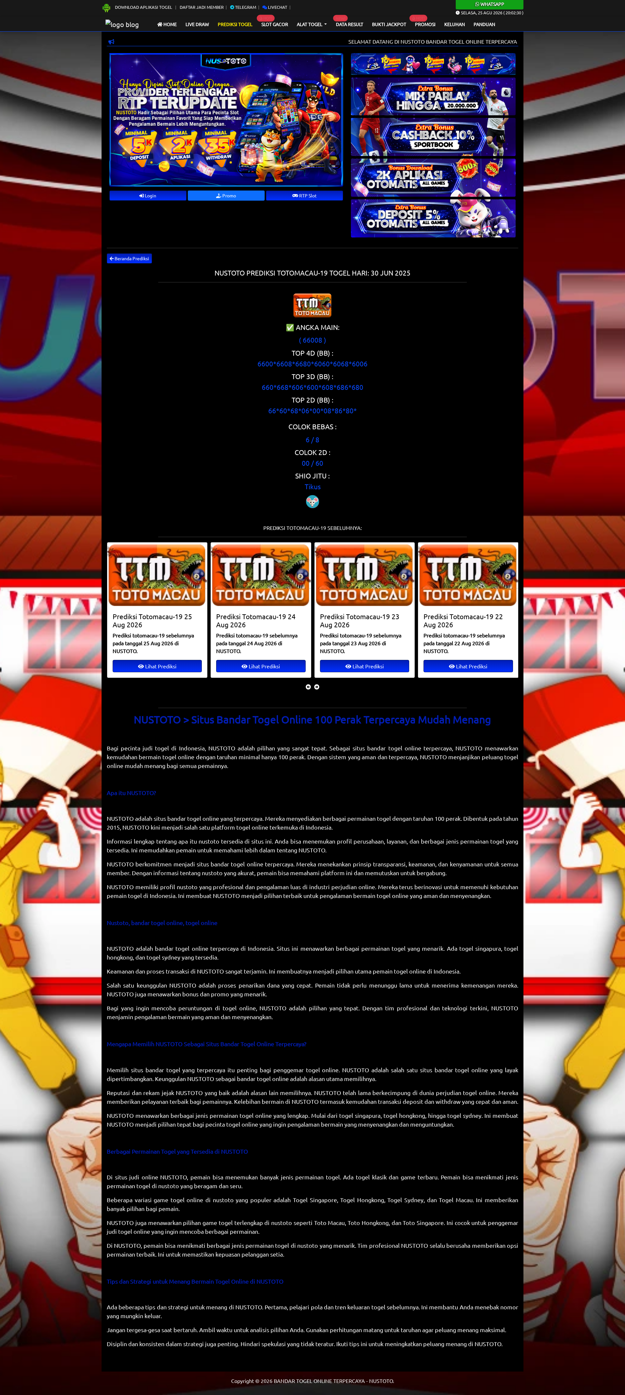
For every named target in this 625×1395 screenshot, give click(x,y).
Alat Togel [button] (310, 24)
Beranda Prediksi (131, 258)
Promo (228, 195)
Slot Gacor (274, 24)
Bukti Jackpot (389, 24)
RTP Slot (307, 195)
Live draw (197, 24)
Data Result (349, 24)
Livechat (277, 7)
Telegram (245, 7)
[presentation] (308, 686)
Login (150, 195)
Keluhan (454, 24)
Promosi (425, 24)
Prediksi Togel (235, 24)
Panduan (484, 24)
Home (169, 24)
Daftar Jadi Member (202, 7)
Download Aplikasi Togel (143, 7)
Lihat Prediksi (160, 666)
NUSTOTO (120, 818)
